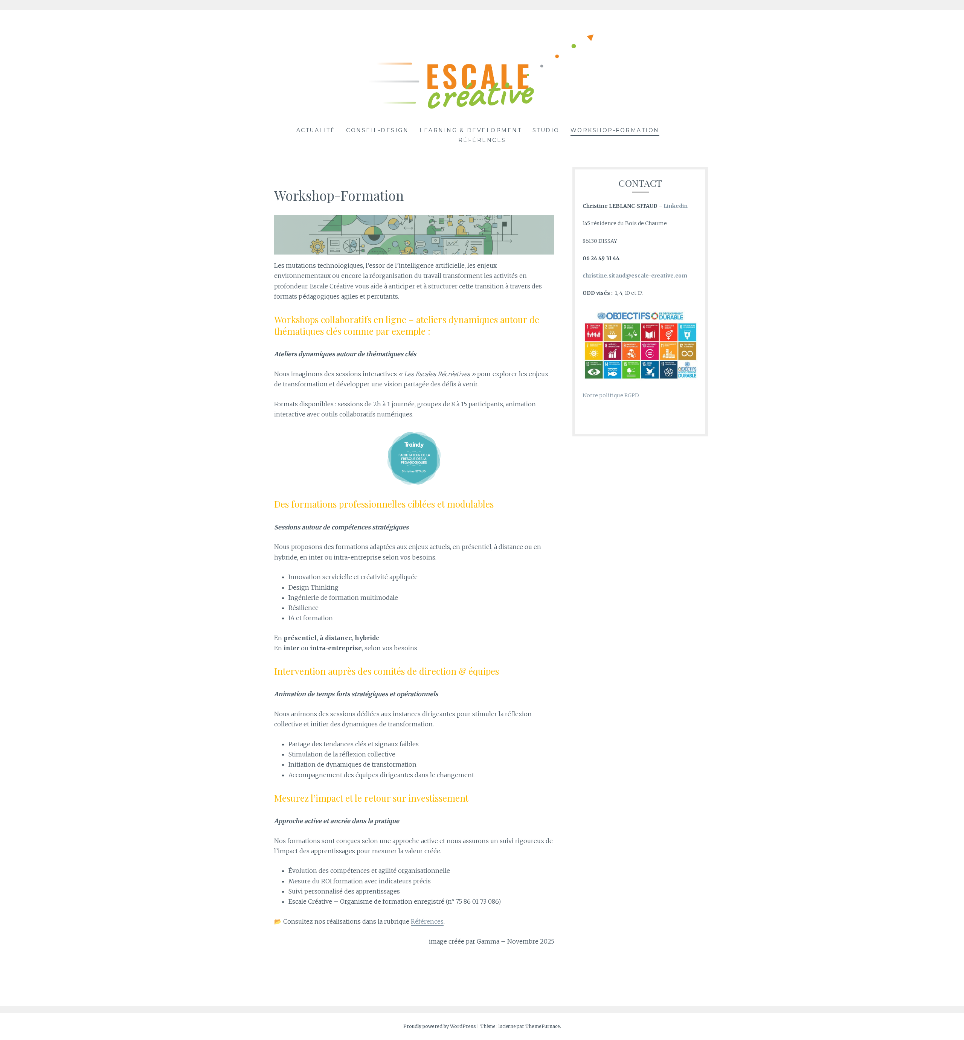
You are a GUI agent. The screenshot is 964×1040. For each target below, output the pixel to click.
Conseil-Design (377, 130)
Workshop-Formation (614, 130)
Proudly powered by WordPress (439, 1026)
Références (482, 140)
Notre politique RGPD (611, 395)
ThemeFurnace (542, 1026)
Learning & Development (470, 130)
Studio (546, 130)
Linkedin (676, 206)
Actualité (316, 130)
